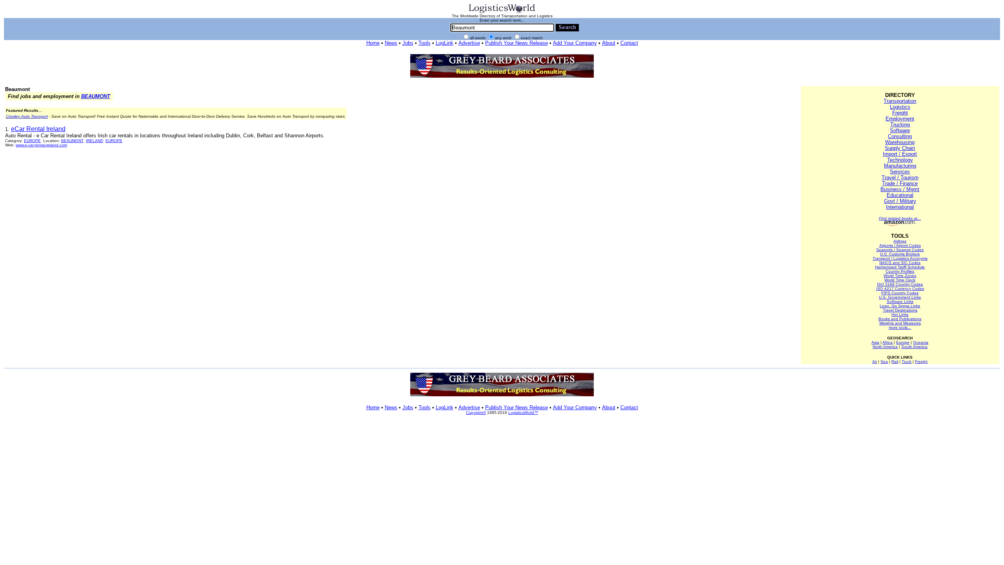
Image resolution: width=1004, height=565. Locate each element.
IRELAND (94, 141)
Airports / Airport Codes (900, 245)
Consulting (900, 136)
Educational (900, 195)
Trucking (900, 125)
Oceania (920, 342)
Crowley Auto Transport (27, 116)
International (900, 207)
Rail (894, 361)
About (608, 43)
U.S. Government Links (900, 297)
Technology (900, 160)
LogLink (444, 43)
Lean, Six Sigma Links (900, 306)
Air (874, 361)
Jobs (407, 43)
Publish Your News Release (516, 43)
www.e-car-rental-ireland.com (41, 145)
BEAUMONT (95, 96)
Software (900, 130)
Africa (887, 342)
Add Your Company (575, 43)
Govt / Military (900, 201)
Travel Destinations (900, 310)
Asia (875, 342)
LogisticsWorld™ (523, 412)
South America (914, 346)
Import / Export (900, 154)
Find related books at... (900, 218)
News (391, 43)
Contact (629, 43)
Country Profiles (900, 271)
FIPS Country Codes (900, 293)
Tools (424, 43)
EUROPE (32, 141)
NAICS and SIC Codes (899, 263)
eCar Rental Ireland (38, 129)
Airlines (899, 241)
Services (900, 172)
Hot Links (899, 314)
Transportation (900, 101)
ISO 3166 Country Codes (900, 284)
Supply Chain (900, 148)
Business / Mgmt (899, 189)
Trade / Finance (900, 183)
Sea (884, 361)
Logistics (900, 107)
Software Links (900, 301)
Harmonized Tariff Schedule (900, 267)
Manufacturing (900, 166)
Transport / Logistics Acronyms (900, 258)
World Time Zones (900, 275)
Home (373, 43)
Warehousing (900, 142)
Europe (902, 342)
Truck (906, 361)
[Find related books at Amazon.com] (900, 224)
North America (885, 346)
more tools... (900, 327)
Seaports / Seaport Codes (900, 250)
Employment (900, 119)
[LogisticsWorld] (502, 12)
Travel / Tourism (900, 177)
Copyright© (476, 412)
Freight (900, 113)
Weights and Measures (900, 323)
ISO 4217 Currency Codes (900, 288)
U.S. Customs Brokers (900, 254)
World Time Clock (899, 280)
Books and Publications (899, 319)
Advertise (469, 43)
